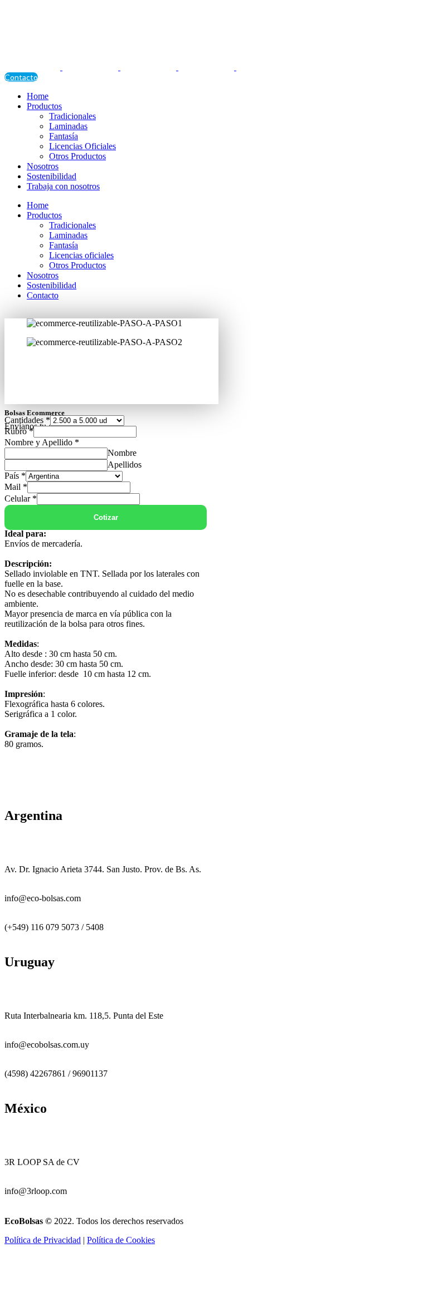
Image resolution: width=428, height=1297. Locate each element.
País (15, 475)
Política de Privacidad (42, 1240)
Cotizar (106, 517)
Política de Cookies (121, 1240)
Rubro (18, 431)
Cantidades (27, 420)
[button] (111, 368)
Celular (20, 498)
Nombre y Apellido (41, 442)
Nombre (122, 453)
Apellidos (125, 464)
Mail (15, 487)
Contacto (21, 77)
